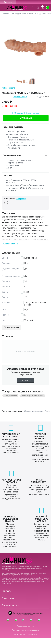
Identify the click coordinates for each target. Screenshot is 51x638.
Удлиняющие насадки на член (32, 396)
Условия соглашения (25, 626)
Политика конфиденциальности (25, 630)
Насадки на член (11, 396)
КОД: (39, 97)
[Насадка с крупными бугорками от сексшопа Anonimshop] (25, 47)
